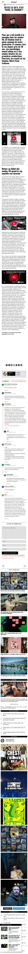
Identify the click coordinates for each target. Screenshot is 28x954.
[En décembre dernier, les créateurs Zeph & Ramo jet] (14, 838)
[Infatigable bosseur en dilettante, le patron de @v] (14, 893)
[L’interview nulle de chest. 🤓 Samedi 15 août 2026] (14, 757)
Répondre (6, 390)
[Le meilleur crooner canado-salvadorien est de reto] (14, 866)
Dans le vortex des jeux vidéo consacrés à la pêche (13, 590)
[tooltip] (7, 365)
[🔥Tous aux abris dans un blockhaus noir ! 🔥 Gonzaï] (14, 811)
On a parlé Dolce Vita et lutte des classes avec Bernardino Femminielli (12, 613)
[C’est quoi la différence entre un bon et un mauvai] (14, 784)
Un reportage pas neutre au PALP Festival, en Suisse (13, 675)
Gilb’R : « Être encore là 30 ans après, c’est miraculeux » (11, 634)
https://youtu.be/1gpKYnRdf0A (12, 425)
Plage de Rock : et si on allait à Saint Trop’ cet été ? (13, 654)
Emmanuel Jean (11, 4)
